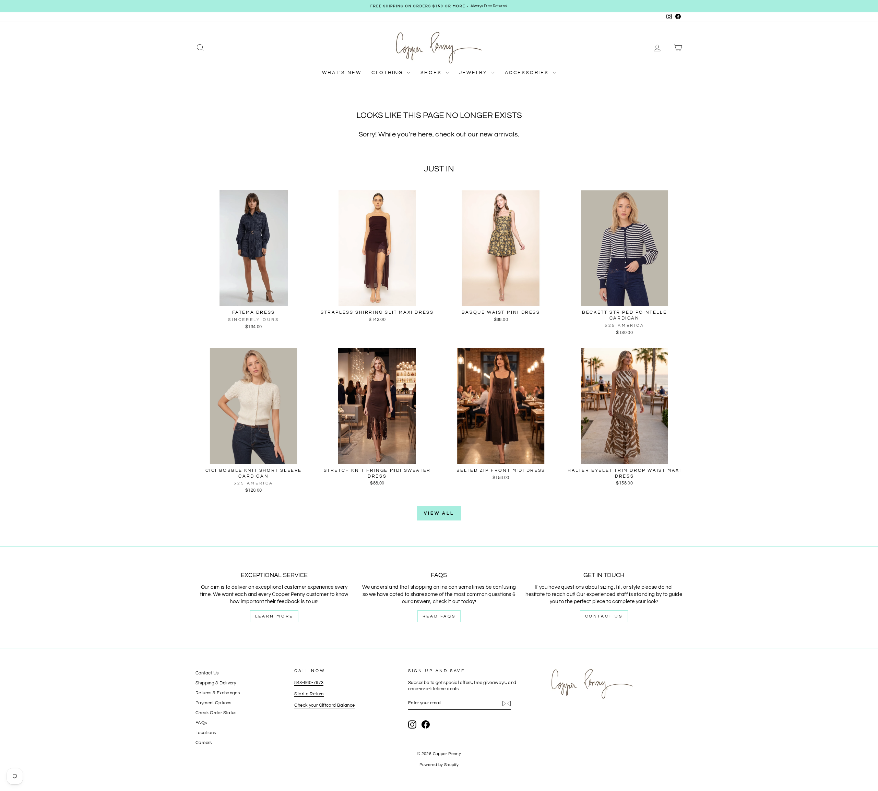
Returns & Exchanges (217, 693)
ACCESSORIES (528, 72)
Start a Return (308, 694)
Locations (205, 733)
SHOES (432, 72)
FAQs (201, 723)
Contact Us (604, 616)
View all (439, 513)
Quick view (253, 299)
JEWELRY (474, 72)
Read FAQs (439, 616)
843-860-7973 (308, 683)
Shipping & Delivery (215, 683)
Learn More (274, 616)
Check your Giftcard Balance (324, 705)
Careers (203, 743)
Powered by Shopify (439, 765)
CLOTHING (388, 72)
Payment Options (213, 703)
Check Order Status (216, 713)
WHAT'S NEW (341, 72)
